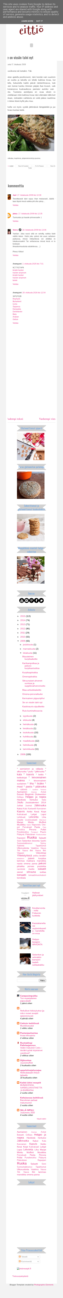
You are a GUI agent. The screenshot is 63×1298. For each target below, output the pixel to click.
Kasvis (21, 811)
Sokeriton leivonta (31, 841)
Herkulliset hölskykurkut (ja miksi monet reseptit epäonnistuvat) (32, 1013)
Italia (44, 800)
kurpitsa (42, 858)
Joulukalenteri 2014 (35, 802)
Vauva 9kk (40, 851)
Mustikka (21, 824)
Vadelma (35, 848)
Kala (25, 809)
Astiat (43, 792)
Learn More (27, 21)
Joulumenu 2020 (27, 1113)
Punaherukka (23, 832)
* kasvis (29, 774)
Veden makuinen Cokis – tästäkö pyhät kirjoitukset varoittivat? (31, 1050)
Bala (15, 314)
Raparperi (21, 838)
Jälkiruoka (40, 805)
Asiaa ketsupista (27, 1035)
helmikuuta (28, 745)
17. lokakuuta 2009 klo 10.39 (29, 195)
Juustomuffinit (26, 1063)
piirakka (20, 866)
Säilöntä (20, 846)
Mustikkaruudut (27, 1026)
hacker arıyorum (19, 273)
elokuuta (27, 720)
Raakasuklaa (41, 834)
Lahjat (34, 814)
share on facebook (23, 166)
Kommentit (26, 1261)
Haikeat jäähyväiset (37, 893)
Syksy (43, 843)
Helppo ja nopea (35, 796)
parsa (34, 863)
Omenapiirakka (29, 676)
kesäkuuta (28, 728)
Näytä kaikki (41, 1119)
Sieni (19, 841)
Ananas (34, 792)
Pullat (43, 829)
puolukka (41, 866)
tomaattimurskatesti (37, 875)
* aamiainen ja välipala (30, 769)
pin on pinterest (39, 166)
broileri (42, 855)
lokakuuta (28, 653)
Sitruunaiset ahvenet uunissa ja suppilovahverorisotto (33, 683)
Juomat (28, 806)
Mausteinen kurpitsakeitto (29, 657)
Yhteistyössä (24, 855)
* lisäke (39, 783)
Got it (39, 21)
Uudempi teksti (14, 418)
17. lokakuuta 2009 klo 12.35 (30, 214)
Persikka (21, 830)
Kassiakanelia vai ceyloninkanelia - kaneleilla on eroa (39, 928)
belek (15, 280)
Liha (44, 817)
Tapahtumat (41, 846)
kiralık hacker (18, 270)
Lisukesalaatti (31, 820)
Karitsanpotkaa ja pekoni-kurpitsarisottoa (30, 666)
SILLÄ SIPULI (27, 1110)
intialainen (20, 858)
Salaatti (42, 838)
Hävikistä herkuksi (27, 800)
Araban (16, 317)
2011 (23, 632)
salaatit (42, 868)
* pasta (28, 786)
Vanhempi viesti (48, 418)
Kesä (36, 811)
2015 (23, 616)
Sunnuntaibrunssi (24, 843)
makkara (30, 861)
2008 (23, 754)
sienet (20, 872)
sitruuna (31, 871)
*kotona (43, 789)
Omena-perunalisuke (32, 694)
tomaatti (21, 875)
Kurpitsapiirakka (30, 672)
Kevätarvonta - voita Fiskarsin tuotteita (38, 912)
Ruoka (32, 837)
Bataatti (20, 794)
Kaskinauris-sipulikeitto (33, 706)
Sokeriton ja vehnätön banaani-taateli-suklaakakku (38, 959)
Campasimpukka (28, 996)
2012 (23, 628)
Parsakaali (27, 827)
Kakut (19, 808)
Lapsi (43, 814)
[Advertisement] (31, 392)
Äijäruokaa (25, 1060)
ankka (35, 856)
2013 (23, 624)
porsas (31, 866)
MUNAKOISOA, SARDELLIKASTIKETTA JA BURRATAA (31, 1088)
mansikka (41, 861)
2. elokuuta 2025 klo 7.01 (32, 264)
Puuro (43, 832)
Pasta (37, 827)
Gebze (15, 319)
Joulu (20, 802)
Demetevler (17, 312)
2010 (23, 637)
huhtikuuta (28, 736)
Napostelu (36, 825)
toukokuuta (28, 732)
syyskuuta (28, 716)
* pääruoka (39, 786)
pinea (15, 214)
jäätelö (31, 858)
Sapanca (16, 307)
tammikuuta (29, 749)
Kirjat (43, 811)
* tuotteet (34, 789)
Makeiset (42, 820)
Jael (14, 195)
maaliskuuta (29, 741)
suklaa (43, 872)
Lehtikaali (21, 817)
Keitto (29, 811)
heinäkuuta (28, 724)
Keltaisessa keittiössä (31, 1097)
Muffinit (42, 822)
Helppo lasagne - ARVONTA (37, 942)
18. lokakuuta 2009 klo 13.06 (34, 230)
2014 (23, 620)
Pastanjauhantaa (29, 1033)
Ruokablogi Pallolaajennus (28, 1044)
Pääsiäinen (30, 834)
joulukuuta (28, 644)
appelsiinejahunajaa (30, 1070)
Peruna (32, 829)
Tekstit (24, 1256)
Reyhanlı (16, 299)
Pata (44, 827)
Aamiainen (22, 792)
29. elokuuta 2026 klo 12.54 (34, 293)
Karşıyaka (17, 309)
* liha (30, 783)
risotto (31, 869)
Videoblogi (41, 853)
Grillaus (20, 797)
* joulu (30, 771)
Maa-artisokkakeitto (31, 690)
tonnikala (21, 878)
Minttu (31, 822)
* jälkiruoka (39, 771)
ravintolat (21, 869)
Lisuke (20, 820)
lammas (21, 861)
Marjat (20, 822)
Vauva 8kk (27, 851)
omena (27, 863)
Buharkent (17, 301)
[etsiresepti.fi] (24, 1268)
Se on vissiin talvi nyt (32, 702)
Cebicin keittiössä (29, 1023)
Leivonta (33, 817)
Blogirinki (29, 794)
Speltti (43, 841)
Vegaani (20, 853)
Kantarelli (32, 809)
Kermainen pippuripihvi (33, 698)
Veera (15, 230)
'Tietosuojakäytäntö (20, 1276)
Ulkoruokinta (23, 848)
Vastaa (15, 205)
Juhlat (20, 805)
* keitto (40, 774)
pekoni (42, 863)
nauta (19, 863)
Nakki (29, 825)
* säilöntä (22, 789)
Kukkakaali (22, 814)
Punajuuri (34, 832)
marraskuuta (29, 649)
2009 (23, 641)
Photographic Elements (43, 1285)
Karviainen (41, 809)
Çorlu (15, 304)
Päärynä (20, 834)
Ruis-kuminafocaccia (32, 711)
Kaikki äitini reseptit (30, 1082)
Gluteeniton (40, 794)
